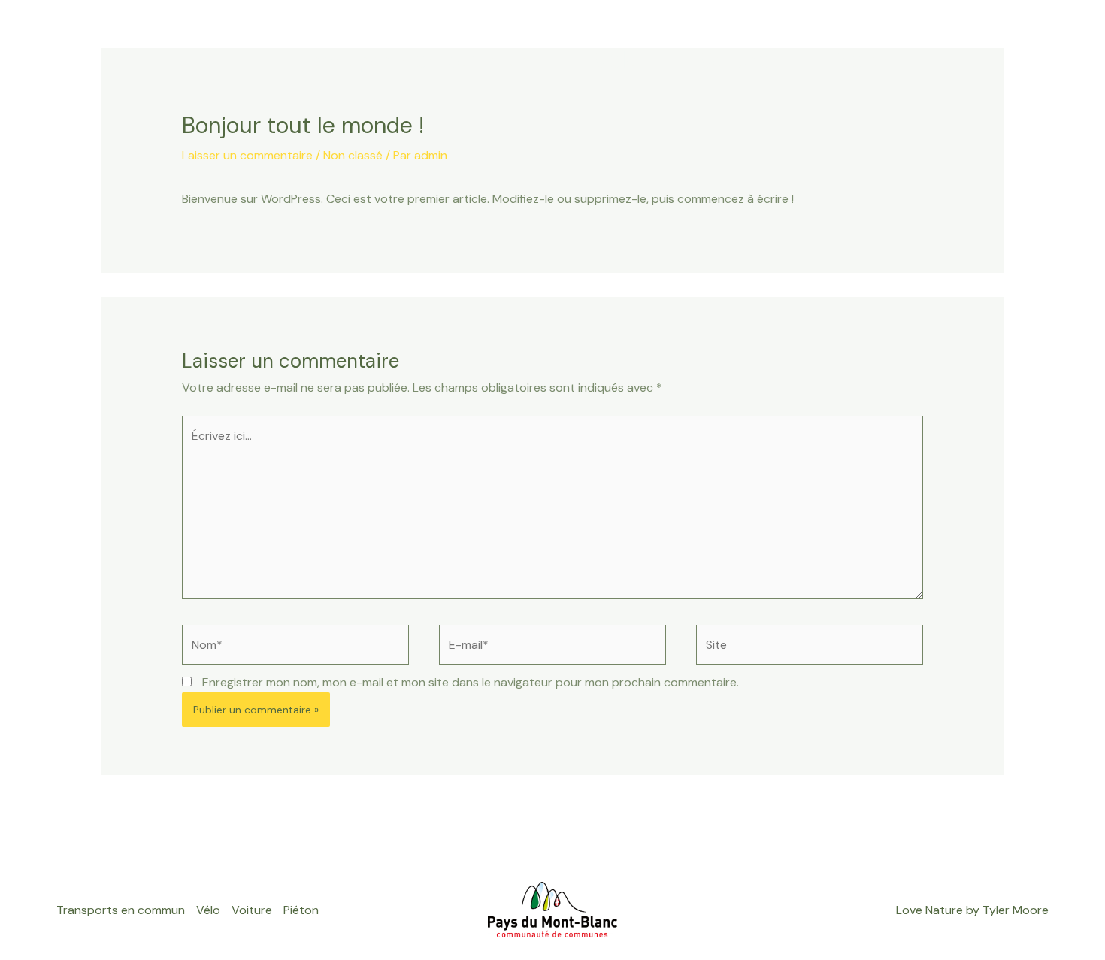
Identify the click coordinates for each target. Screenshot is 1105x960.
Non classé (353, 155)
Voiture (734, 59)
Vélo (616, 59)
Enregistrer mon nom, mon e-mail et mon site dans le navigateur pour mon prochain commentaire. (470, 682)
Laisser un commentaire (247, 155)
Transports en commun (417, 59)
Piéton (862, 59)
